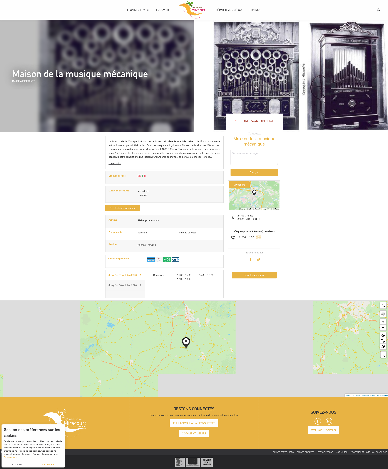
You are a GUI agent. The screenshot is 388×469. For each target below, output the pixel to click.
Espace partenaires (283, 452)
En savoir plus (10, 457)
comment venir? (194, 433)
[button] (378, 10)
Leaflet (347, 395)
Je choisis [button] (17, 464)
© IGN (358, 395)
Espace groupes (305, 452)
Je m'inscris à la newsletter (194, 423)
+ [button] (383, 322)
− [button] (383, 327)
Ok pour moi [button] (48, 464)
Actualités (341, 452)
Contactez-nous (323, 430)
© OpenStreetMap (368, 395)
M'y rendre (239, 184)
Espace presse (325, 452)
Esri (352, 395)
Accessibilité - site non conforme (369, 452)
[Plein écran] (383, 305)
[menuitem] (137, 10)
